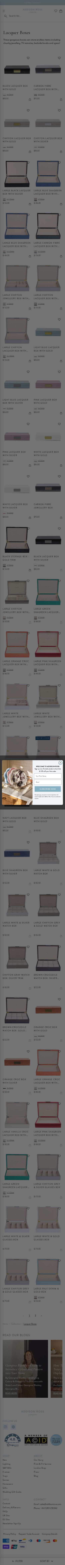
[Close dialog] (60, 762)
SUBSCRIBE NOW (48, 789)
